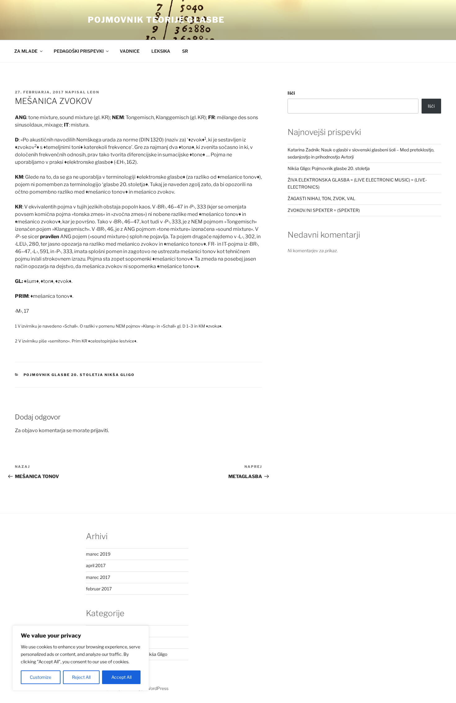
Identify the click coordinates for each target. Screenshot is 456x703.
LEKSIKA (160, 51)
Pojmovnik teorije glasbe (156, 20)
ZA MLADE (26, 51)
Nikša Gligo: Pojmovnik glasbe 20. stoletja (329, 168)
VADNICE (130, 51)
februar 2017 (99, 588)
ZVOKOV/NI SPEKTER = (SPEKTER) (324, 210)
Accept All (121, 677)
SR (185, 51)
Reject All (81, 677)
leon (93, 92)
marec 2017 (98, 577)
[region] (80, 658)
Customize (40, 677)
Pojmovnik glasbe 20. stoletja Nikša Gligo (79, 375)
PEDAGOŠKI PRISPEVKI (79, 51)
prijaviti (99, 430)
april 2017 (95, 565)
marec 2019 (98, 554)
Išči (291, 93)
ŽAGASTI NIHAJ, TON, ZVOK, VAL (321, 198)
